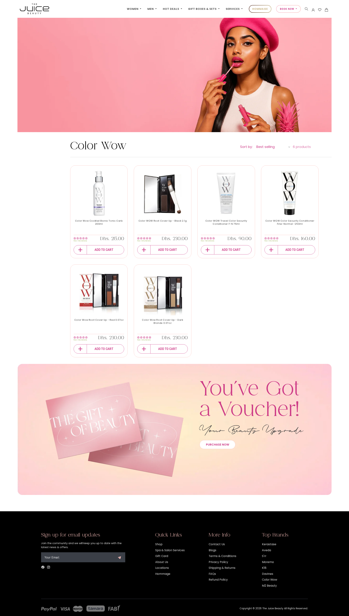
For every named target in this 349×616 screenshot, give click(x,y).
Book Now (287, 9)
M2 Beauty (269, 586)
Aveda (266, 550)
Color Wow (269, 580)
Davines (267, 574)
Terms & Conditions (222, 556)
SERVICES (233, 9)
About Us (161, 562)
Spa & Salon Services (170, 550)
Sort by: (246, 146)
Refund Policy (218, 580)
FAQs (212, 574)
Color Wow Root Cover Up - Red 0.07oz (99, 320)
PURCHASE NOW (217, 444)
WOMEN (133, 9)
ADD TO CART (104, 249)
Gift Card (161, 556)
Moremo (268, 562)
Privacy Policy (218, 562)
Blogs (212, 550)
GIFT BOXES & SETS (202, 9)
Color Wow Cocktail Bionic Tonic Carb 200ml (99, 222)
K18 (264, 568)
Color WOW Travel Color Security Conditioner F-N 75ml (226, 222)
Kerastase (269, 544)
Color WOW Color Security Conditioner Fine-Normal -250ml (289, 222)
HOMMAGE (260, 9)
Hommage (162, 574)
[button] (306, 9)
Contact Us (217, 544)
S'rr (264, 556)
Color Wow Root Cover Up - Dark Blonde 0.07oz (162, 322)
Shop (159, 544)
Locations (162, 568)
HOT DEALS (171, 9)
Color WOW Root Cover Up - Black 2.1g (163, 220)
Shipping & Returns (222, 568)
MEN (151, 9)
